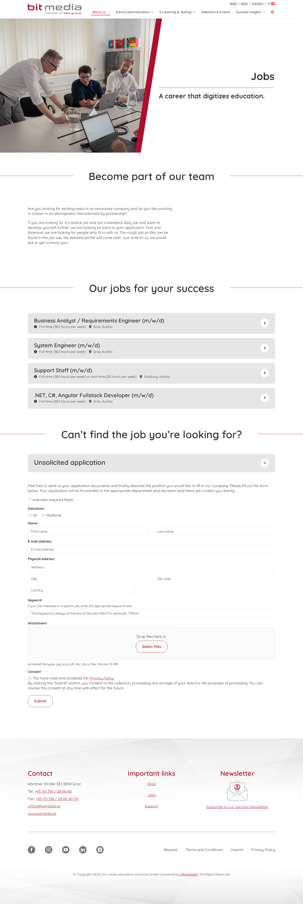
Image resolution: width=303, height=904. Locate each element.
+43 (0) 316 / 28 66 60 (53, 791)
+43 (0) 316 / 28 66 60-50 (57, 798)
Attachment (38, 623)
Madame (53, 515)
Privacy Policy (102, 678)
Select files (151, 646)
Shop (244, 3)
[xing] (100, 849)
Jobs (151, 795)
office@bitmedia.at (44, 806)
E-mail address (40, 541)
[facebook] (31, 849)
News (233, 3)
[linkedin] (83, 849)
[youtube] (65, 849)
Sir (35, 515)
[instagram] (48, 849)
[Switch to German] (273, 3)
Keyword (35, 600)
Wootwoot (189, 874)
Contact (258, 3)
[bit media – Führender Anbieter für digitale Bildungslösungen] (54, 5)
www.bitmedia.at (42, 813)
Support (151, 806)
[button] (272, 12)
